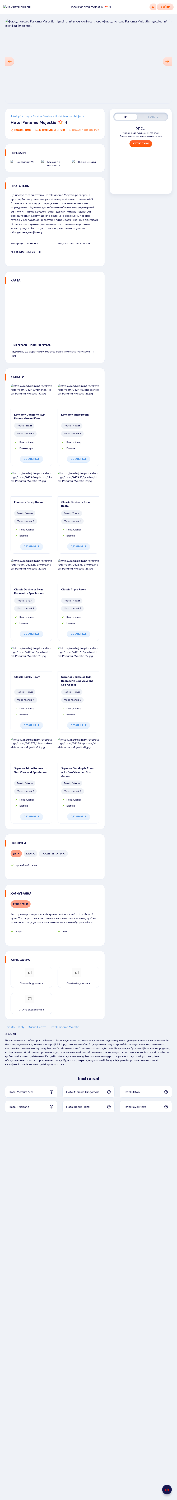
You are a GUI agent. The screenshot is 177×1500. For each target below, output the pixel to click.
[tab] (125, 117)
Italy (27, 116)
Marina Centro (42, 116)
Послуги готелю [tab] (53, 853)
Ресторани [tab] (20, 904)
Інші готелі (88, 1078)
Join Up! (16, 116)
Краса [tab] (30, 853)
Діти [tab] (16, 853)
